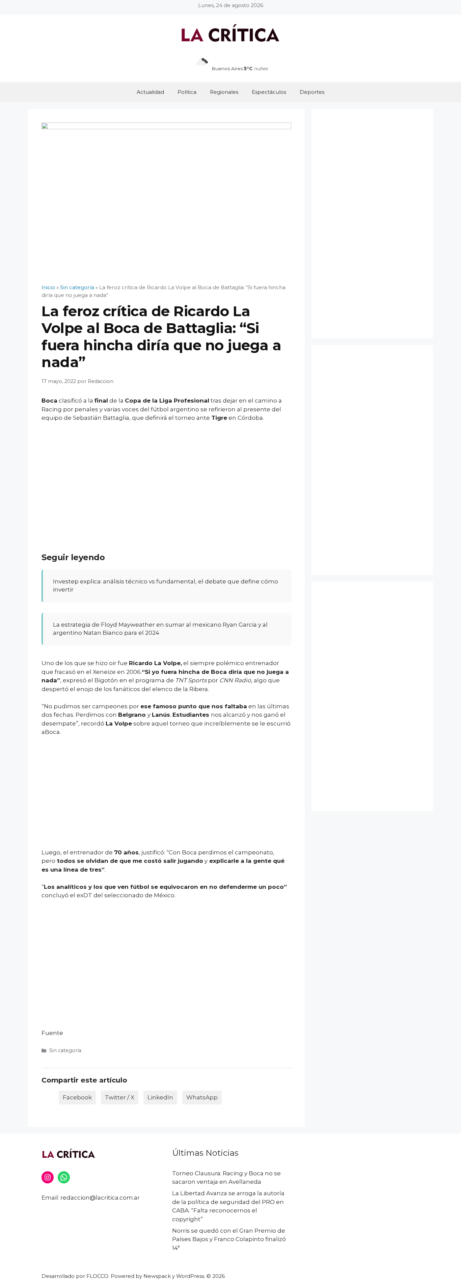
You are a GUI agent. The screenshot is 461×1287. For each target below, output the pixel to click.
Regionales (224, 92)
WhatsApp (202, 1097)
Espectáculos (269, 92)
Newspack (157, 1276)
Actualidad (150, 92)
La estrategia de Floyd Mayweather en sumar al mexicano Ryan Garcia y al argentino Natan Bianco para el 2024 (160, 628)
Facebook (77, 1097)
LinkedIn (160, 1097)
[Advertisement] (166, 478)
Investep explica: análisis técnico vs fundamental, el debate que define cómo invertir (165, 585)
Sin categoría (65, 1050)
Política (187, 92)
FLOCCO (97, 1276)
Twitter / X (119, 1097)
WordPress (190, 1276)
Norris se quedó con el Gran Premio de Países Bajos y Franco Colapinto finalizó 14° (229, 1239)
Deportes (312, 92)
